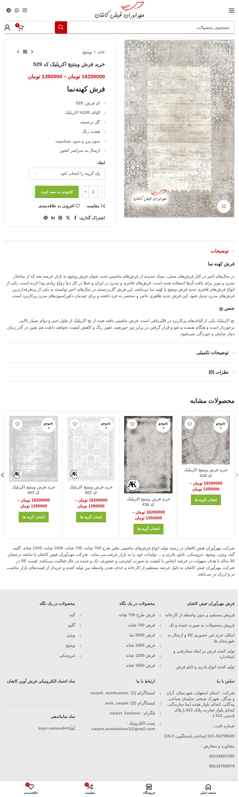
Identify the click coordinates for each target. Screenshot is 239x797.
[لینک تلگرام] (8, 10)
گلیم (71, 625)
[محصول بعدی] (18, 51)
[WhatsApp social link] (17, 10)
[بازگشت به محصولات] (25, 51)
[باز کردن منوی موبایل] (232, 10)
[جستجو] (61, 27)
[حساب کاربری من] (7, 27)
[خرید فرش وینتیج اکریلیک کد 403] (33, 448)
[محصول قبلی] (32, 51)
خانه (101, 52)
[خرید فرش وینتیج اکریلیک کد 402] (91, 448)
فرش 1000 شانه (140, 645)
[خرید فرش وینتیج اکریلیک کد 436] (148, 454)
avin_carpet (117, 703)
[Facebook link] (75, 218)
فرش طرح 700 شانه (137, 614)
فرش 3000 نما (142, 635)
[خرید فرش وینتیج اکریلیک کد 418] (206, 440)
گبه (72, 614)
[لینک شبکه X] (68, 218)
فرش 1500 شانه (140, 665)
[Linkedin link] (53, 218)
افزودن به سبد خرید (57, 191)
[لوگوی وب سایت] (119, 10)
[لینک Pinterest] (60, 218)
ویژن (71, 635)
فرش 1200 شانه (140, 655)
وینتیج (87, 52)
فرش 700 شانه (141, 625)
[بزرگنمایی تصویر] (223, 206)
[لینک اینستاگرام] (25, 10)
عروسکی (67, 655)
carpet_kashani (125, 713)
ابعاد (101, 162)
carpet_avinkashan (110, 692)
